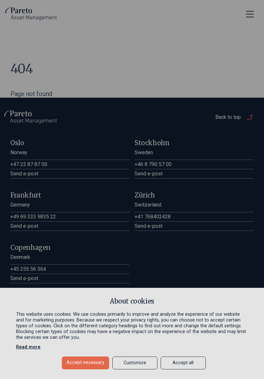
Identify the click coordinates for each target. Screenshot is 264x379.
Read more (28, 347)
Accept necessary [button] (85, 362)
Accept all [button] (183, 363)
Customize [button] (135, 363)
